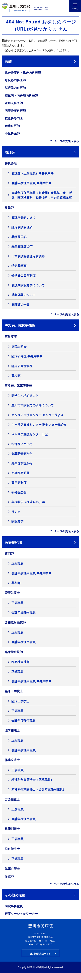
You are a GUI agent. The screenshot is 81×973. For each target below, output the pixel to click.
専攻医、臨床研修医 (20, 325)
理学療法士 (12, 730)
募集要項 (11, 163)
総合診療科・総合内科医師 (23, 72)
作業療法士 (12, 760)
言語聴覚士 (12, 799)
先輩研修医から (22, 453)
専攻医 (16, 375)
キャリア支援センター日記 (29, 434)
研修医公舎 (19, 492)
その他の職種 (15, 894)
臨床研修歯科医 (22, 366)
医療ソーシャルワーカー (21, 913)
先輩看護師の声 (22, 246)
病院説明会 (19, 346)
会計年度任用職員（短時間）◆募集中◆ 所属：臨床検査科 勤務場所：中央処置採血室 (41, 195)
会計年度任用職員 (23, 612)
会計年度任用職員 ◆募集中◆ (31, 183)
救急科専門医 (14, 118)
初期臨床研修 (20, 473)
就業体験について (23, 294)
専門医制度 (19, 482)
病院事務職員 (14, 906)
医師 (8, 61)
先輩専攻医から (22, 463)
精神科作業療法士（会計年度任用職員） (38, 789)
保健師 (9, 876)
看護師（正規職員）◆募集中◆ (32, 173)
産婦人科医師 (14, 103)
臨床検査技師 (14, 652)
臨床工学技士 (14, 691)
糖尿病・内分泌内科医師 (21, 95)
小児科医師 (12, 133)
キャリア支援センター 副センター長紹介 (38, 424)
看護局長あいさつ (23, 217)
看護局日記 (19, 237)
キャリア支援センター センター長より (37, 415)
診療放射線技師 (15, 622)
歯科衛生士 (12, 848)
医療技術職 (13, 542)
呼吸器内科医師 (15, 80)
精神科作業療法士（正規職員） (32, 779)
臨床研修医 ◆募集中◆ (26, 356)
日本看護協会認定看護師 (28, 256)
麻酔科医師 (12, 126)
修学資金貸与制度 (23, 275)
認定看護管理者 (22, 227)
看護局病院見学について (28, 285)
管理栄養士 (12, 592)
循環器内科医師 (15, 87)
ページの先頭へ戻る (66, 141)
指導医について (22, 444)
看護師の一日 (20, 304)
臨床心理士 (12, 868)
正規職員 (17, 563)
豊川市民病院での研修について (32, 405)
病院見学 (17, 521)
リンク (16, 511)
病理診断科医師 (15, 110)
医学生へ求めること (25, 395)
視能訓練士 (12, 828)
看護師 (10, 152)
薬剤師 (9, 553)
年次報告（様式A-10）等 (28, 502)
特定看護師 (19, 265)
